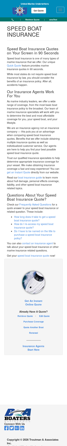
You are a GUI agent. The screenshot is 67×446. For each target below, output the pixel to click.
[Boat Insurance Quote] (33, 282)
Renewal (33, 332)
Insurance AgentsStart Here (33, 347)
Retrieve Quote (25, 316)
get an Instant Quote (18, 172)
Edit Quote (44, 316)
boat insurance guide (30, 177)
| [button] (20, 19)
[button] (13, 19)
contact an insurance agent (37, 243)
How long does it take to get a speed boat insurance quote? (34, 218)
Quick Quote (14, 65)
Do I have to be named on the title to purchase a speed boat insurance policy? (34, 234)
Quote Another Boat (33, 327)
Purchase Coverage (33, 321)
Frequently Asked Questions (35, 204)
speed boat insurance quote (33, 255)
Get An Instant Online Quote (33, 302)
